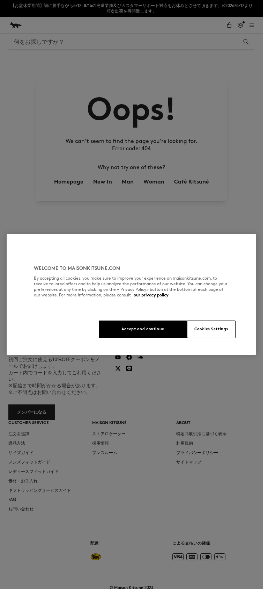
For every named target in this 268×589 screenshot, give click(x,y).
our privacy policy (151, 294)
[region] (131, 294)
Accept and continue (142, 328)
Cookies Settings (211, 328)
